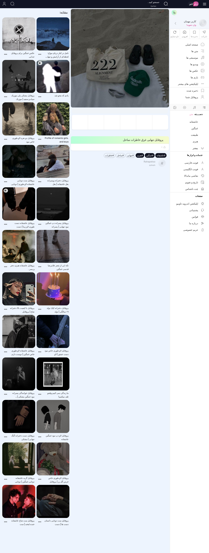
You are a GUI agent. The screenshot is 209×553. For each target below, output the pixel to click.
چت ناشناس (191, 188)
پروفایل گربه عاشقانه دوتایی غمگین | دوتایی (24, 480)
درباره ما (193, 223)
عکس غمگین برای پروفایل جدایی (22, 55)
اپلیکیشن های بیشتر (188, 83)
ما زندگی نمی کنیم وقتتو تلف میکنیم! (58, 395)
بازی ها (194, 77)
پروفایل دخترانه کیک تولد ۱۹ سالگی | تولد (58, 310)
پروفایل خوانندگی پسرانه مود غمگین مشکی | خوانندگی (23, 395)
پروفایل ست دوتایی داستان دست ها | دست (56, 522)
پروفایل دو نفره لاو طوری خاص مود (23, 140)
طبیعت (194, 134)
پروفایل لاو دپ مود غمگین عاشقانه (57, 437)
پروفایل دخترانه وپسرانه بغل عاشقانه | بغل (58, 182)
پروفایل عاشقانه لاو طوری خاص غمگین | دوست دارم (22, 352)
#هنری (140, 155)
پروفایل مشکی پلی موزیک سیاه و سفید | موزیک (22, 97)
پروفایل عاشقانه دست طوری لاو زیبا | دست (24, 225)
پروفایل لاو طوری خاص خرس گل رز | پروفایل (58, 480)
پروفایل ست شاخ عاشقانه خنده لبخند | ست (22, 522)
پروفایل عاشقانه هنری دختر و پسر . (22, 267)
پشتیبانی (193, 210)
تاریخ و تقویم (191, 182)
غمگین (194, 128)
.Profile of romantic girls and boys (57, 140)
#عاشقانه (161, 155)
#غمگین (149, 155)
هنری (195, 141)
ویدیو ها (194, 64)
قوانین (195, 216)
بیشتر (195, 148)
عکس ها (193, 70)
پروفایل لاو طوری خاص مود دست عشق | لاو (57, 352)
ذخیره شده (192, 90)
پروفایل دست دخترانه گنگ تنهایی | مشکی (22, 437)
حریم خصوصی (190, 229)
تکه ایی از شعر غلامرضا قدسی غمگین (58, 267)
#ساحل (120, 155)
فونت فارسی (191, 162)
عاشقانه (194, 121)
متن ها (194, 51)
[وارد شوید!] (175, 23)
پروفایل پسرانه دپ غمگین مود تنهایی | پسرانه (57, 225)
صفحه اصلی (191, 44)
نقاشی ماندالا (191, 175)
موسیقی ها (192, 57)
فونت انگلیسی (190, 169)
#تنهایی (130, 155)
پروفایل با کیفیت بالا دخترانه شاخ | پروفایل (22, 310)
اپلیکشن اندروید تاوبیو (187, 203)
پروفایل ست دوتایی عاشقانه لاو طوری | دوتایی (22, 182)
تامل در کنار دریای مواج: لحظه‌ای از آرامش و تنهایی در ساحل (57, 55)
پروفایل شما (191, 97)
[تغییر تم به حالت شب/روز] (174, 12)
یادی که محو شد (62, 95)
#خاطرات (109, 155)
